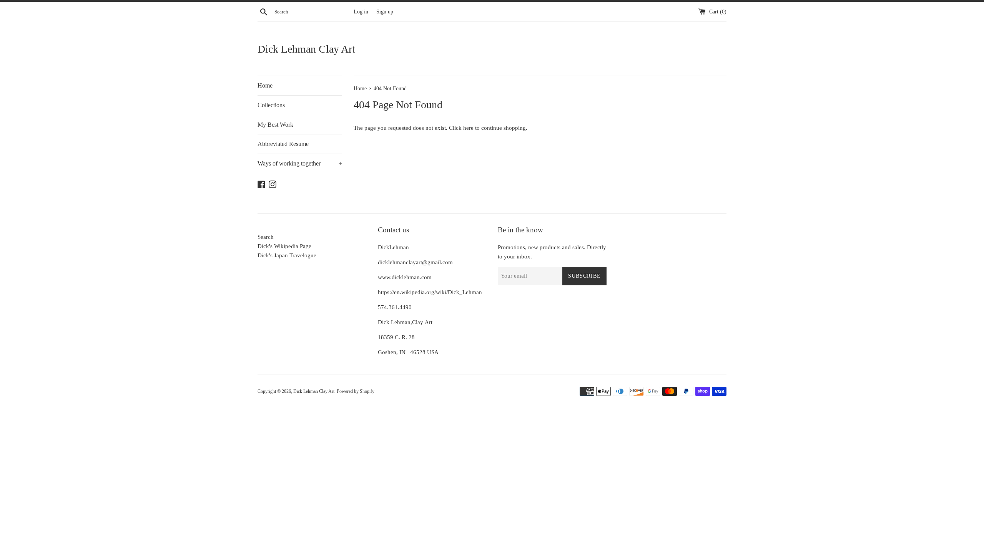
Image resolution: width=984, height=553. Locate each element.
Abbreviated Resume (283, 144)
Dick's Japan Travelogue (287, 255)
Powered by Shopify (355, 391)
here (468, 128)
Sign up (384, 12)
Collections (271, 105)
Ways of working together (300, 163)
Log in (361, 12)
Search (266, 237)
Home (265, 85)
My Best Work (275, 124)
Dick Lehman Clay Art (306, 49)
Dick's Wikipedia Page (284, 246)
